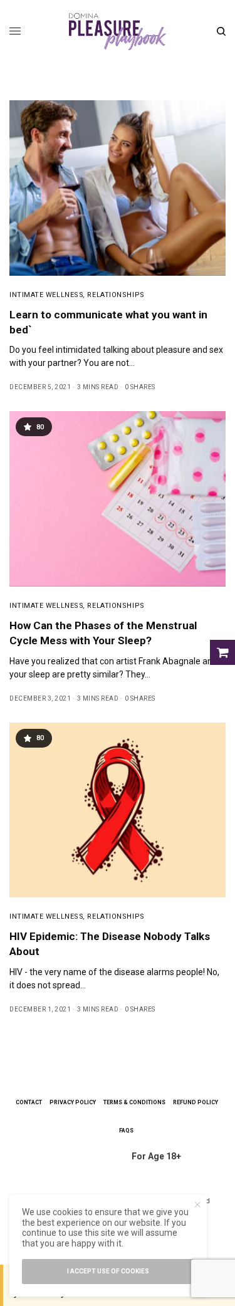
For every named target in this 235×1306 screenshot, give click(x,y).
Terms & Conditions (134, 1102)
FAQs (126, 1130)
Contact (29, 1102)
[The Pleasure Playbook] (117, 31)
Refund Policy (195, 1102)
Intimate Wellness (46, 295)
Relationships (115, 295)
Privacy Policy (73, 1102)
